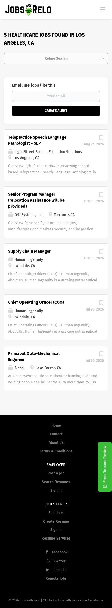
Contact (56, 434)
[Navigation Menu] (102, 9)
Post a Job (56, 473)
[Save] (101, 139)
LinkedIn (60, 570)
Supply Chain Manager (29, 251)
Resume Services (56, 538)
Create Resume (56, 521)
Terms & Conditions (56, 451)
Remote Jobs (56, 578)
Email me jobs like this (34, 85)
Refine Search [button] (56, 58)
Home (56, 425)
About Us (56, 442)
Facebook (59, 552)
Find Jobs (56, 513)
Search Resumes (56, 482)
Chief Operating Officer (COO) (36, 302)
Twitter (60, 561)
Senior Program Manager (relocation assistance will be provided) (36, 200)
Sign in (56, 490)
